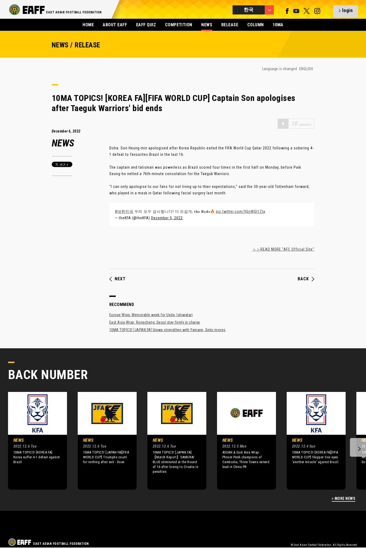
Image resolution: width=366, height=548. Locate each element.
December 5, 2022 (167, 218)
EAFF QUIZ (146, 24)
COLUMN (255, 24)
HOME (88, 24)
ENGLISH (306, 69)
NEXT (120, 279)
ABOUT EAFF (115, 24)
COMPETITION (178, 24)
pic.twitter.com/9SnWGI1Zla (240, 211)
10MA (278, 24)
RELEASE (229, 24)
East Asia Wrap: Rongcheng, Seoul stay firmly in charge (154, 322)
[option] (33, 441)
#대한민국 (124, 211)
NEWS (206, 24)
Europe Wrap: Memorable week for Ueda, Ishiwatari (151, 315)
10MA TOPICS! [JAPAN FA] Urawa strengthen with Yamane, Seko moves (167, 330)
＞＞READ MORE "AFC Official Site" (283, 249)
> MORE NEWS (343, 499)
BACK (303, 279)
